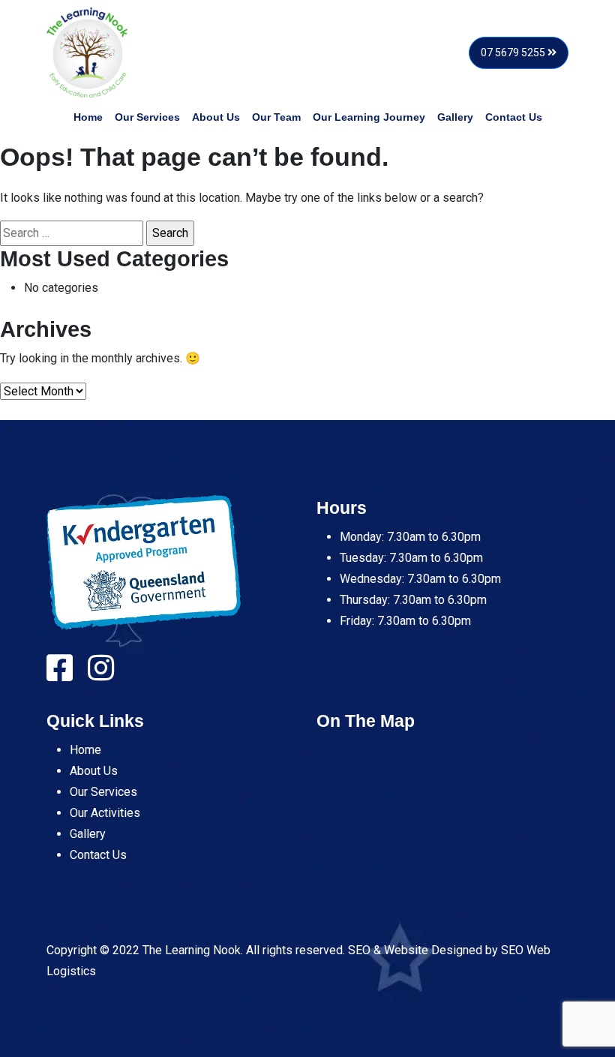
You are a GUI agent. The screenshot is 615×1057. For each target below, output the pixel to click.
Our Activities (105, 813)
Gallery (455, 117)
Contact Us (513, 117)
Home (88, 117)
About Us (216, 117)
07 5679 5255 (514, 53)
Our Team (276, 117)
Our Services (147, 117)
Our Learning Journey (369, 117)
